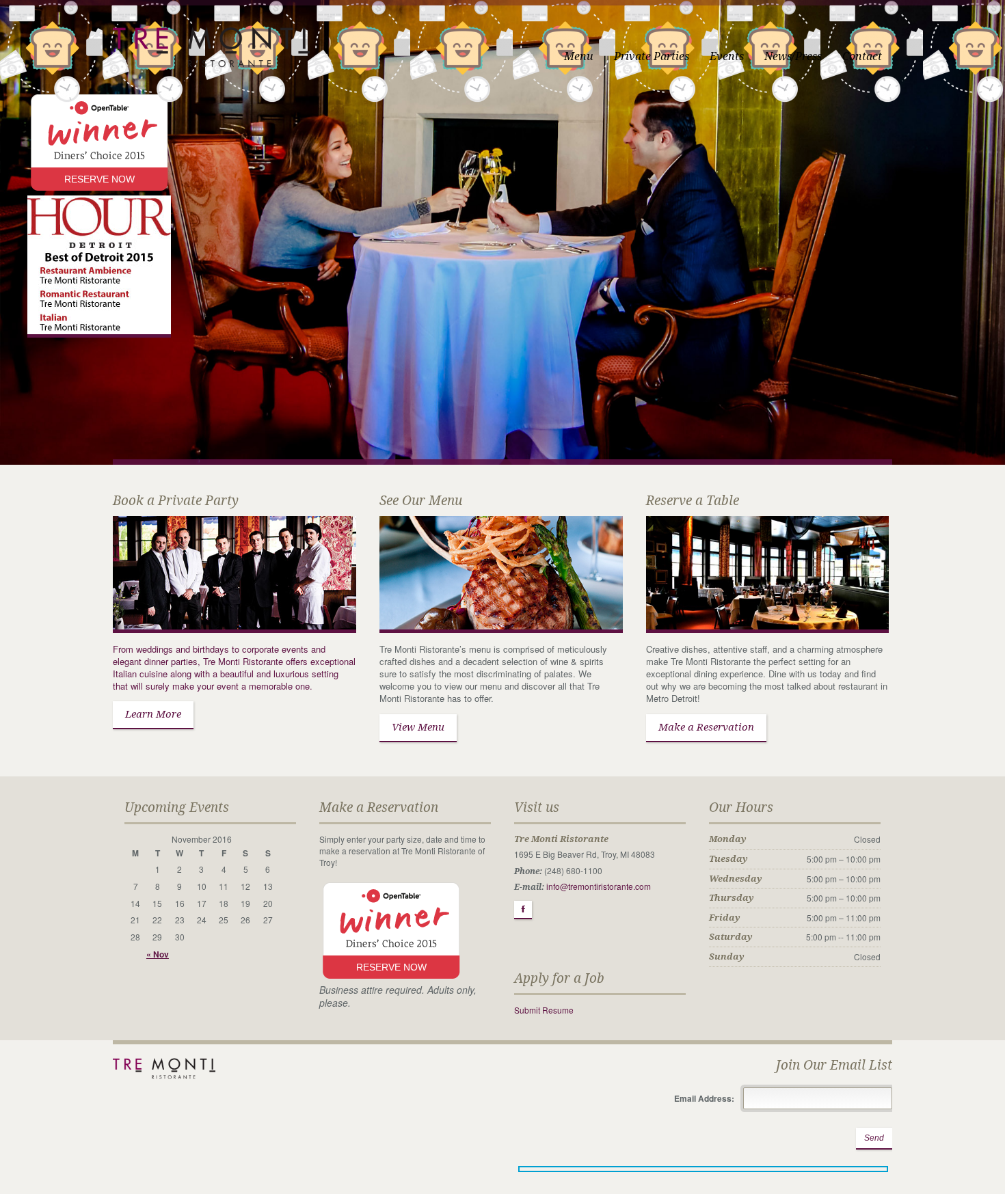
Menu (578, 56)
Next (993, 241)
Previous (11, 241)
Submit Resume (544, 1010)
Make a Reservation (706, 727)
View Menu (418, 727)
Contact (862, 56)
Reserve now (99, 179)
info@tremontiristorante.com (598, 886)
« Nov (157, 954)
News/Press (793, 56)
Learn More (153, 714)
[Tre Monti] (211, 32)
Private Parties (651, 56)
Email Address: (705, 1098)
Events (727, 56)
